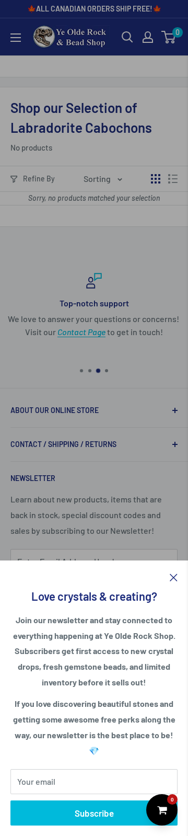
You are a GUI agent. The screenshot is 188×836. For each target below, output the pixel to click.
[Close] (174, 577)
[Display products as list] (173, 179)
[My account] (148, 37)
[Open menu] (15, 37)
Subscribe (94, 813)
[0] (168, 37)
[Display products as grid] (155, 179)
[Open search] (127, 37)
